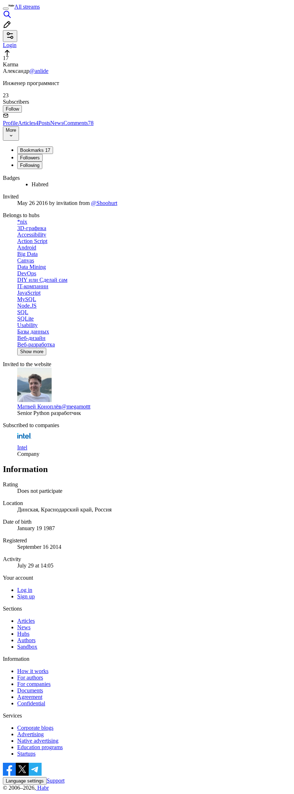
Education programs (40, 747)
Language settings (25, 781)
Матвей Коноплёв (39, 406)
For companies (34, 684)
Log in (24, 590)
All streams (27, 7)
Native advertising (37, 741)
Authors (26, 640)
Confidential (31, 703)
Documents (30, 690)
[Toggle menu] (6, 9)
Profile (10, 123)
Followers (30, 157)
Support (56, 780)
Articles (28, 123)
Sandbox (27, 647)
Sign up (26, 596)
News (56, 123)
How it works (32, 671)
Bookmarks (35, 150)
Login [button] (9, 45)
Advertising (30, 734)
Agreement (29, 697)
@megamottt (75, 406)
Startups (26, 754)
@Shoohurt (104, 203)
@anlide (38, 71)
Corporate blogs (35, 728)
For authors (30, 677)
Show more (31, 351)
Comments (78, 123)
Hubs (23, 634)
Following (29, 165)
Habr (42, 788)
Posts (44, 123)
